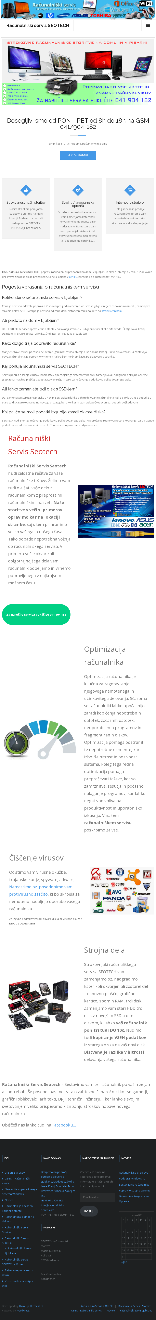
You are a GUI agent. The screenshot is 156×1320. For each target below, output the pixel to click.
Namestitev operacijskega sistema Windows (19, 1191)
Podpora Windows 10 (132, 1178)
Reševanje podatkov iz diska (17, 1272)
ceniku (73, 277)
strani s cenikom (112, 311)
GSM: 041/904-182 (52, 1200)
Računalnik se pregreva (133, 1172)
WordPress (22, 1310)
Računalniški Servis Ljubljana (18, 1250)
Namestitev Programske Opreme (134, 1199)
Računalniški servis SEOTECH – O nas (15, 1262)
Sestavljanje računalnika (134, 1184)
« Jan (124, 1262)
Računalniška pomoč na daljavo (18, 1219)
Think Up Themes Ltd (31, 1306)
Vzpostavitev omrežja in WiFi (18, 1283)
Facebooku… (64, 1125)
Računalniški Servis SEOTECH (15, 1240)
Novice (9, 1200)
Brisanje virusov (15, 1172)
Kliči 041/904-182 (78, 155)
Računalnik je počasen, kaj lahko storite (17, 1208)
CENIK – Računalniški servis (16, 1181)
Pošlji (88, 1211)
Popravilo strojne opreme (135, 1190)
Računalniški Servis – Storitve (16, 1230)
